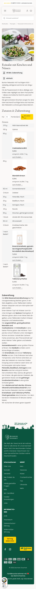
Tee (21, 481)
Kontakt (7, 470)
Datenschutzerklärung (10, 524)
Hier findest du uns (9, 478)
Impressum (8, 520)
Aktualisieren (27, 117)
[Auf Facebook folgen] (5, 549)
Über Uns (7, 466)
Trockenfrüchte (26, 477)
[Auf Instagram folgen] (10, 549)
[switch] (4, 586)
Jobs (5, 503)
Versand (7, 473)
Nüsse (22, 473)
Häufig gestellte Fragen (10, 484)
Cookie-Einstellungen (9, 498)
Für (3, 117)
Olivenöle (23, 484)
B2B (5, 489)
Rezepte (12, 24)
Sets (21, 466)
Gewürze (23, 470)
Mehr (22, 488)
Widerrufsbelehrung (9, 530)
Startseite (5, 24)
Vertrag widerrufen (10, 540)
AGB (5, 516)
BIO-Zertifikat (9, 493)
